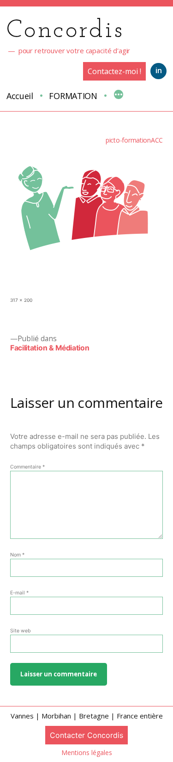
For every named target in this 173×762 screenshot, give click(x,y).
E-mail (19, 593)
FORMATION (73, 95)
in (158, 70)
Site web (20, 631)
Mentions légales (86, 752)
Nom (17, 555)
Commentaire (27, 467)
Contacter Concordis (86, 735)
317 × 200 (21, 300)
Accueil (19, 95)
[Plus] (118, 95)
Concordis (65, 31)
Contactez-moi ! (114, 71)
